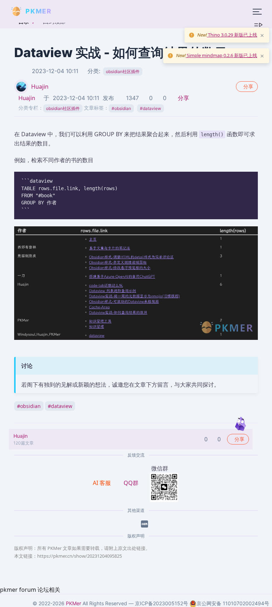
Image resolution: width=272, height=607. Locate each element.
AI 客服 (102, 483)
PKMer (73, 603)
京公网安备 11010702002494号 (233, 603)
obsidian (121, 108)
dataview (150, 108)
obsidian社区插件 (123, 71)
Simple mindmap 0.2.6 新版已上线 (221, 55)
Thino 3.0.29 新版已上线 (232, 35)
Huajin (40, 86)
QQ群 (131, 483)
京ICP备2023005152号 (161, 603)
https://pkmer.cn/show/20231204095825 (79, 556)
